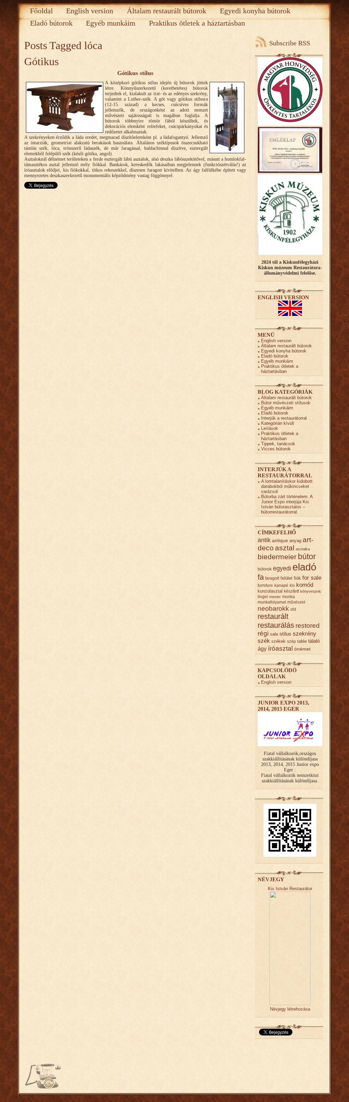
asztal (284, 548)
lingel (263, 596)
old (293, 609)
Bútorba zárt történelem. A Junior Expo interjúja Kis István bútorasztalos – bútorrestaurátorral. (287, 504)
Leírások (269, 428)
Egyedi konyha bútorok (255, 10)
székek (278, 641)
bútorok (265, 569)
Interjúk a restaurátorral (284, 418)
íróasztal (280, 648)
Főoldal (41, 10)
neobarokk (273, 608)
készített (291, 591)
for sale (311, 578)
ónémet (302, 649)
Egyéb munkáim (110, 23)
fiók (297, 578)
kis (292, 585)
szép (291, 641)
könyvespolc (310, 591)
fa (261, 577)
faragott (272, 578)
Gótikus (41, 61)
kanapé (281, 585)
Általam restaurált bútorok (166, 10)
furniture (265, 585)
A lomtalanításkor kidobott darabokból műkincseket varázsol (287, 486)
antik (264, 540)
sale (274, 634)
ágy (262, 649)
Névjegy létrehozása (290, 1009)
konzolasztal (270, 591)
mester (275, 597)
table (302, 641)
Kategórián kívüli (277, 423)
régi (263, 633)
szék (264, 640)
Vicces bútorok (276, 448)
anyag (295, 540)
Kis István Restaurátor (290, 888)
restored (307, 625)
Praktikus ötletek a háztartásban (197, 23)
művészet (296, 602)
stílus (285, 634)
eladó (304, 566)
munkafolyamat (272, 602)
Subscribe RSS (289, 43)
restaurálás (276, 625)
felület (286, 578)
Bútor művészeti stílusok (285, 402)
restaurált (273, 616)
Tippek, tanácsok (278, 443)
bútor (307, 556)
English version (89, 10)
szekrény (304, 633)
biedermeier (277, 557)
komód (304, 585)
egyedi (282, 568)
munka (288, 596)
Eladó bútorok (51, 23)
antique (280, 540)
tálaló (314, 641)
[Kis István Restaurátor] (290, 1003)
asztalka (303, 549)
